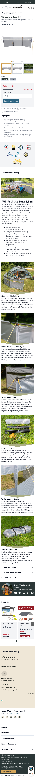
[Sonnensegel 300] (26, 622)
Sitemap (22, 775)
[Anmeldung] (29, 8)
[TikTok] (32, 593)
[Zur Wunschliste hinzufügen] (14, 608)
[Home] (2, 12)
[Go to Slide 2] (13, 61)
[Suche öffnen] (10, 8)
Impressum (4, 766)
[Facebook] (15, 593)
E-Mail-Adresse (7, 93)
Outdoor (7, 12)
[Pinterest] (28, 593)
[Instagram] (19, 593)
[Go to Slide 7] (22, 61)
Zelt (13, 12)
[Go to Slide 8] (23, 61)
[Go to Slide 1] (11, 61)
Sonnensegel (20, 12)
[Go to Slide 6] (20, 61)
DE (6, 8)
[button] (32, 8)
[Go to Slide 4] (16, 61)
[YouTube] (24, 593)
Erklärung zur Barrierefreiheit (9, 768)
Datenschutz (13, 766)
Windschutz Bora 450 (9, 13)
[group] (17, 657)
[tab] (9, 666)
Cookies (21, 768)
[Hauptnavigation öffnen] (2, 8)
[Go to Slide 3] (14, 61)
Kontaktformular (26, 589)
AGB (19, 766)
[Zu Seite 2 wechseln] (18, 641)
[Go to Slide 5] (18, 61)
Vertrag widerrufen (9, 771)
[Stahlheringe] (9, 622)
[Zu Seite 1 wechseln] (16, 641)
